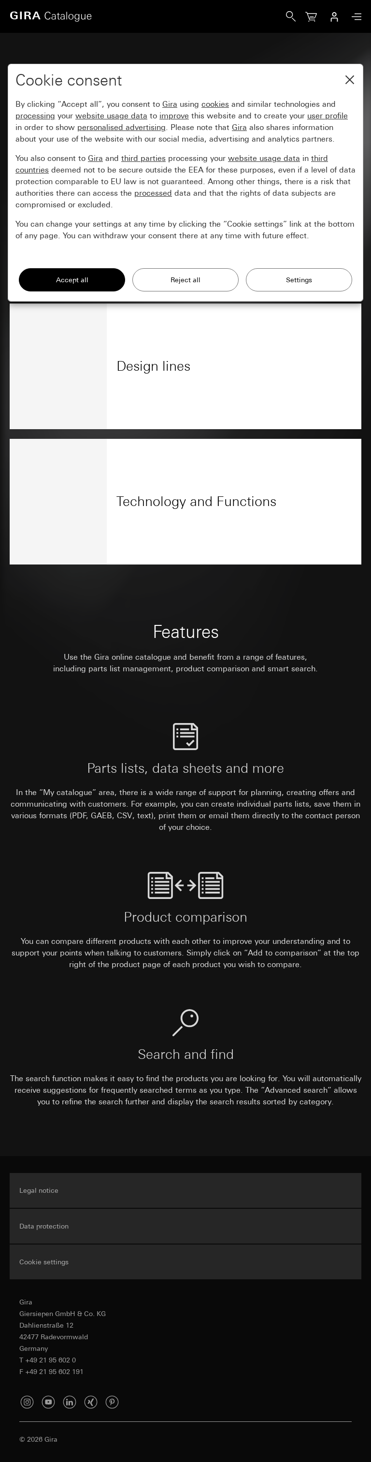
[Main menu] (354, 17)
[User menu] (334, 16)
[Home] (148, 16)
